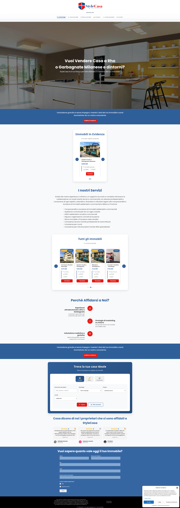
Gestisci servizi (147, 498)
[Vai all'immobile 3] (91, 178)
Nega (159, 502)
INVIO (63, 490)
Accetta (149, 502)
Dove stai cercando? (60, 387)
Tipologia (81, 387)
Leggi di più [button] (56, 437)
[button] (177, 487)
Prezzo (105, 387)
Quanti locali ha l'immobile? (67, 475)
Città (61, 468)
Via (61, 462)
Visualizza (67, 281)
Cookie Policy (154, 505)
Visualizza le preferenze (171, 502)
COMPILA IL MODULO (90, 120)
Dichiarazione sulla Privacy (163, 505)
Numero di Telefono (96, 456)
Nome (61, 456)
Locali (56, 395)
